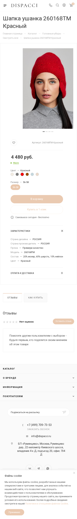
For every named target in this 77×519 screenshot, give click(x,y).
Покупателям (13, 396)
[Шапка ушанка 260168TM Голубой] (33, 175)
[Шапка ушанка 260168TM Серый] (18, 175)
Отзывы (12, 297)
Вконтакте (29, 468)
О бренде (9, 378)
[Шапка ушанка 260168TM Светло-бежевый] (38, 175)
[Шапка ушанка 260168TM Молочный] (13, 175)
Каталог (9, 368)
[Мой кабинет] (64, 5)
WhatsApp (48, 468)
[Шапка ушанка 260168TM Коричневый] (28, 175)
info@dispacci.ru (41, 436)
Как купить (35, 297)
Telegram (38, 468)
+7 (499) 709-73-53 (39, 425)
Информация (13, 387)
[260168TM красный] (48, 88)
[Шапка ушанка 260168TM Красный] (23, 175)
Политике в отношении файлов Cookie (46, 503)
